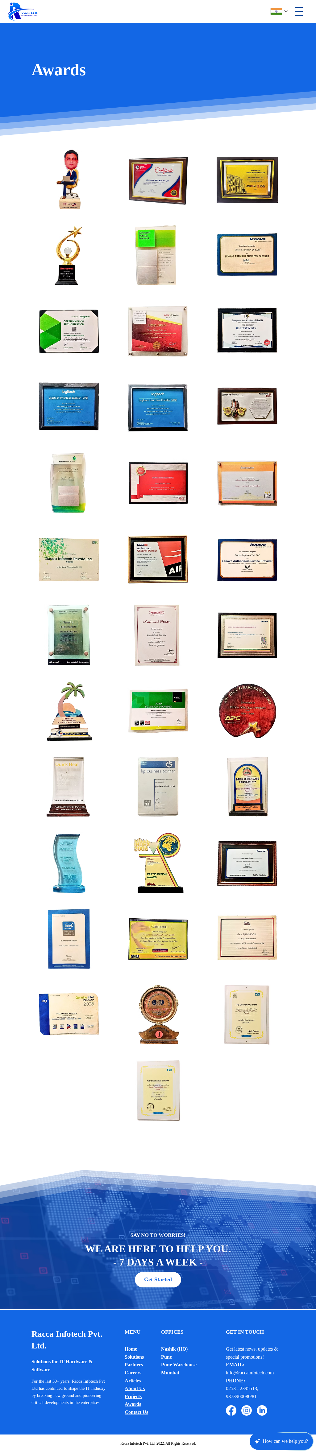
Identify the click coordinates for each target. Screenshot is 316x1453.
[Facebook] (231, 1410)
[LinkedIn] (262, 1410)
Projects (133, 1396)
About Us (135, 1388)
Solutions (134, 1357)
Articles (133, 1380)
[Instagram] (246, 1410)
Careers (133, 1372)
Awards (133, 1404)
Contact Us (136, 1412)
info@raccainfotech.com (250, 1372)
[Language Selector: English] (279, 12)
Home (131, 1349)
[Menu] (299, 11)
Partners (134, 1364)
